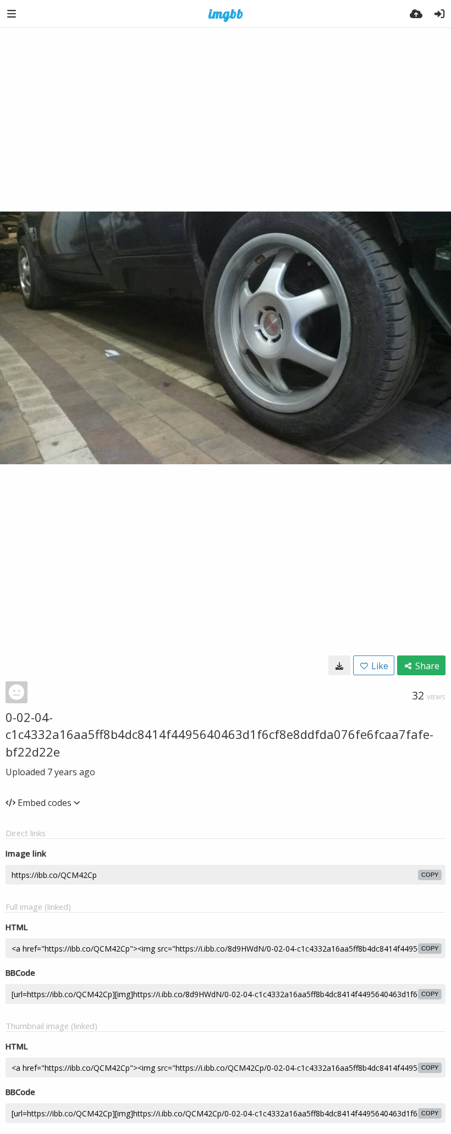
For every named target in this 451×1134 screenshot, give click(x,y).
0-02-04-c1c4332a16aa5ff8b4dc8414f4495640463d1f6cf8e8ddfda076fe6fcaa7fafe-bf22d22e (219, 734)
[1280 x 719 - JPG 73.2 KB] (339, 665)
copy (429, 874)
